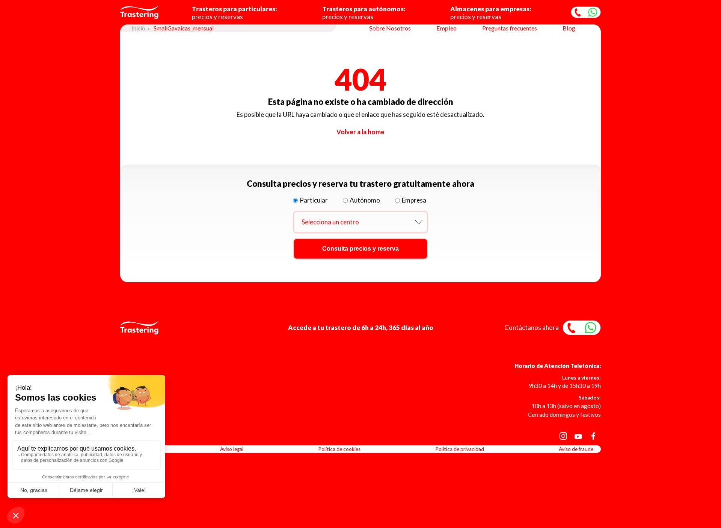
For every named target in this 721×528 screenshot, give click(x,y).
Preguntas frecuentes (509, 28)
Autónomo (365, 200)
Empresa (414, 200)
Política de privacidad (459, 449)
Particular (314, 200)
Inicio (138, 28)
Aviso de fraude (576, 449)
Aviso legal (231, 449)
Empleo (446, 28)
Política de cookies (339, 449)
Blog (569, 28)
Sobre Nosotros (390, 28)
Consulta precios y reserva (360, 248)
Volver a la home (360, 132)
